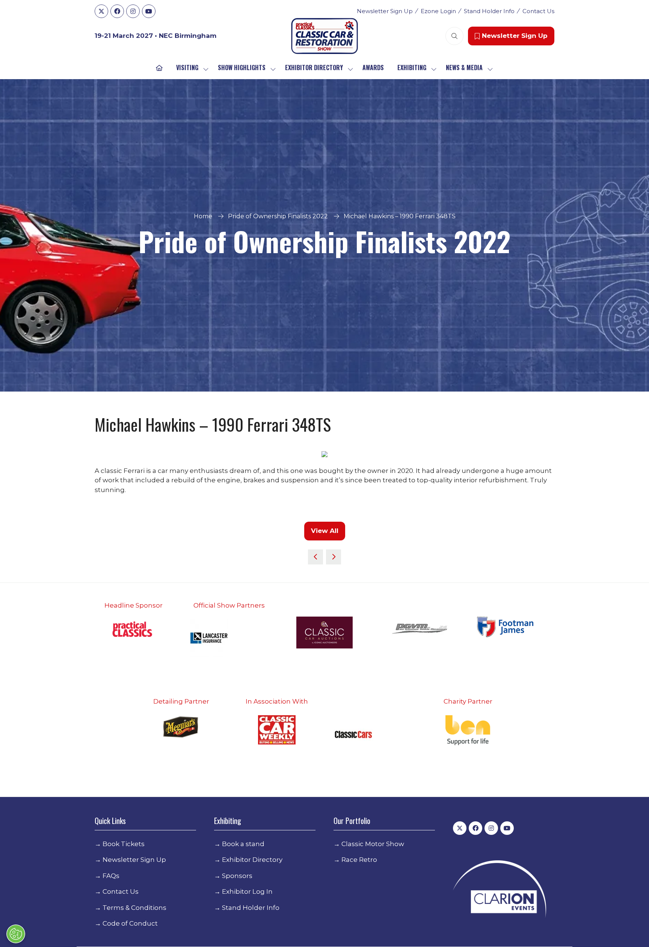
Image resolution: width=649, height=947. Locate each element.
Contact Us (538, 11)
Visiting (187, 67)
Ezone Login (438, 11)
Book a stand (243, 844)
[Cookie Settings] (15, 933)
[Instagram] (133, 11)
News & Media (464, 67)
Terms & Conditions (134, 907)
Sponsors (237, 875)
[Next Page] (333, 556)
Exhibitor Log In (247, 891)
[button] (454, 36)
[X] (101, 11)
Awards (373, 67)
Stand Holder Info (489, 11)
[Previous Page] (315, 556)
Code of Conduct (130, 923)
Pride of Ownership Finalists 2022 (278, 216)
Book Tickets (124, 844)
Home (203, 216)
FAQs (111, 875)
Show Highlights (242, 67)
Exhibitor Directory (314, 67)
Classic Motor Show (372, 844)
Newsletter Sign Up (385, 11)
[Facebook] (117, 11)
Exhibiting (411, 67)
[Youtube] (148, 11)
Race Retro (359, 859)
